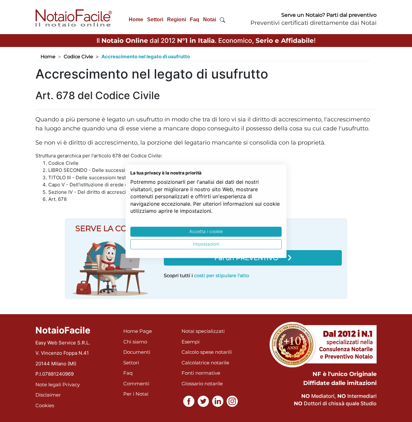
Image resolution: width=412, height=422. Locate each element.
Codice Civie (78, 56)
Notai (209, 19)
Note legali (48, 384)
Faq (194, 19)
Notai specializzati (203, 331)
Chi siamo (135, 342)
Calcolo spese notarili (207, 352)
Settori (155, 19)
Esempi (191, 342)
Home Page (137, 331)
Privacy (71, 384)
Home (136, 19)
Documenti (136, 352)
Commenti (136, 383)
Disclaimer (48, 395)
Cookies (44, 405)
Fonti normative (201, 373)
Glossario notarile (202, 383)
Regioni (176, 19)
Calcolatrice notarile (205, 363)
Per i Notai (135, 394)
